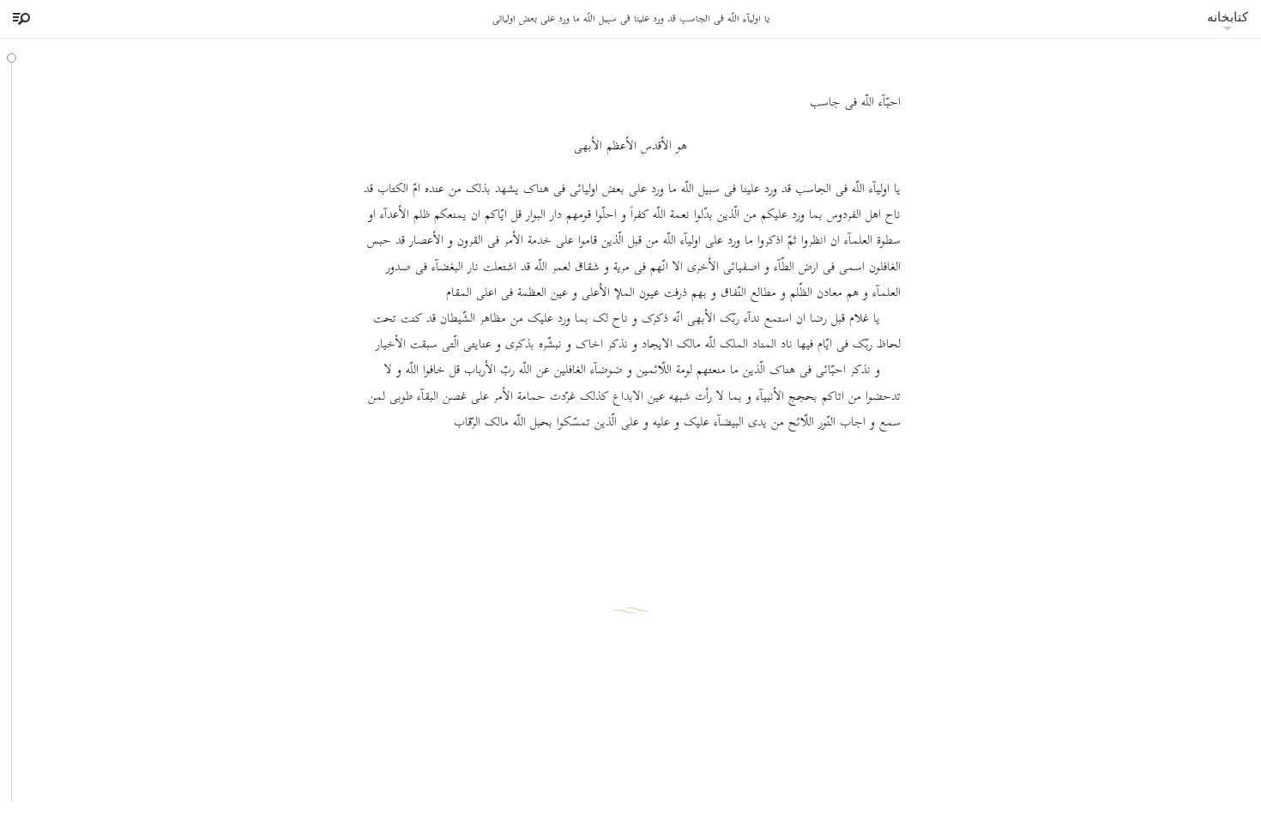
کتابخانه (1227, 16)
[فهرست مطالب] (19, 19)
